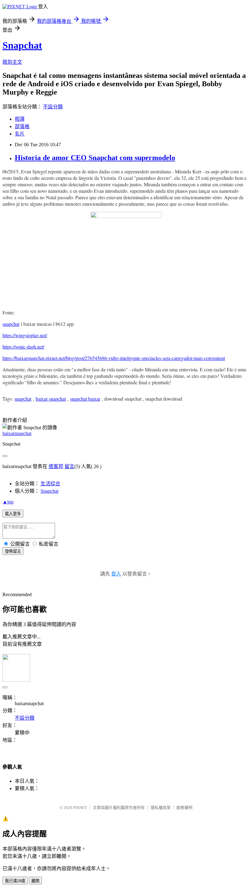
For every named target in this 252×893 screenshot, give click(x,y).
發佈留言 (13, 551)
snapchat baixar (85, 398)
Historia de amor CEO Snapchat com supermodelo (95, 158)
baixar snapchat (51, 398)
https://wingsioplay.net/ (24, 335)
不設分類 (53, 106)
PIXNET (80, 807)
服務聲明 (184, 807)
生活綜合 (50, 483)
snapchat (10, 324)
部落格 (22, 126)
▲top (8, 501)
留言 (69, 466)
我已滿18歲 (15, 881)
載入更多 (13, 513)
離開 (35, 881)
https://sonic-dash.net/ (23, 346)
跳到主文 (12, 62)
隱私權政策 (161, 807)
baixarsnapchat (16, 433)
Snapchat (22, 45)
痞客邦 (56, 466)
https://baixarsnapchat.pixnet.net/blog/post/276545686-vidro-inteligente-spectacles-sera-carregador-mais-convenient (113, 358)
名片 (20, 133)
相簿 (20, 119)
